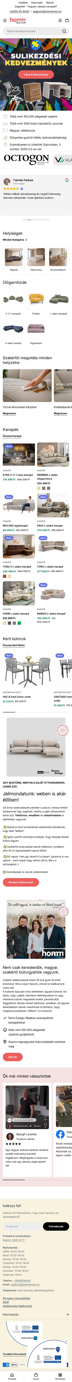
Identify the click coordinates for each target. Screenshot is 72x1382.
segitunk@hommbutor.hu (47, 11)
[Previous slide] (23, 105)
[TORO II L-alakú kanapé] (19, 546)
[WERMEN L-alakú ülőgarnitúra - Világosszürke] (48, 488)
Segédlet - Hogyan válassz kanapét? (36, 6)
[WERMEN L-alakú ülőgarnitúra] (53, 454)
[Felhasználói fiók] (60, 20)
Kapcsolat (37, 2)
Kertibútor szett (12, 692)
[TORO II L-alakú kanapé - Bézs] (9, 576)
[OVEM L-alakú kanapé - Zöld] (19, 623)
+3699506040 (22, 1280)
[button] (30, 105)
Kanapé (7, 470)
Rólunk (50, 2)
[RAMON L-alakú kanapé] (53, 593)
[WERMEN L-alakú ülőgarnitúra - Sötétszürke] (43, 488)
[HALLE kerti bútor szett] (27, 670)
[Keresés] (64, 31)
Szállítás (23, 2)
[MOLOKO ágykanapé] (19, 505)
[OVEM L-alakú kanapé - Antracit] (9, 623)
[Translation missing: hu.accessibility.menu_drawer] (5, 20)
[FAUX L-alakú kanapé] (53, 505)
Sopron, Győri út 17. (14, 1239)
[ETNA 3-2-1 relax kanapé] (19, 454)
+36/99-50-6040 (19, 11)
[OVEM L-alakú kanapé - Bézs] (4, 623)
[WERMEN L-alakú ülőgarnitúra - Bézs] (39, 488)
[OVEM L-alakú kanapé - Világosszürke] (14, 623)
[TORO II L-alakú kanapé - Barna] (4, 576)
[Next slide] (48, 105)
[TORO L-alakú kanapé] (53, 546)
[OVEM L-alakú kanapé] (19, 593)
